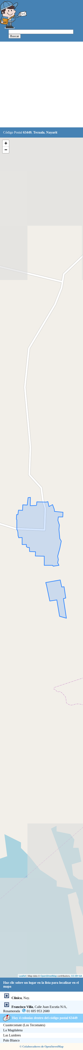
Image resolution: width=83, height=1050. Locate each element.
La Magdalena (13, 1030)
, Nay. (20, 998)
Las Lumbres (12, 1035)
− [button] (5, 149)
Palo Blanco (11, 1040)
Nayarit (51, 132)
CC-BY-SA (76, 975)
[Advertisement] (41, 84)
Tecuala (38, 132)
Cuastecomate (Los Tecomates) (24, 1025)
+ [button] (5, 143)
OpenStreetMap (48, 975)
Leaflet (22, 975)
